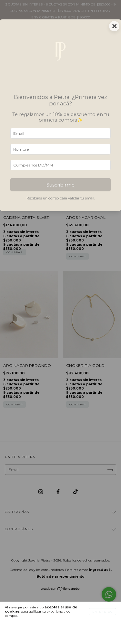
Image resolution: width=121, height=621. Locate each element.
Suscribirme (60, 185)
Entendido (102, 611)
